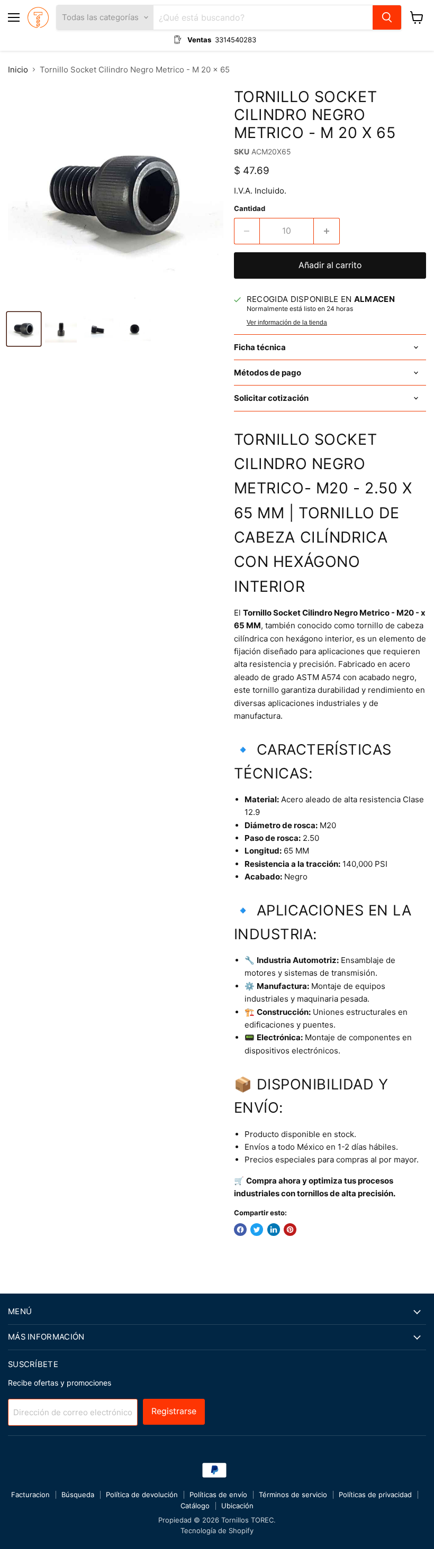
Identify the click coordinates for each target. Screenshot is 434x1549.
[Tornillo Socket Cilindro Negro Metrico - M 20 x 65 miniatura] (24, 329)
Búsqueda (77, 1494)
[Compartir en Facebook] (240, 1229)
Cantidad (249, 209)
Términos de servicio (293, 1494)
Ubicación (237, 1505)
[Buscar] (387, 17)
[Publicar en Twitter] (256, 1229)
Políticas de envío (218, 1494)
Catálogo (195, 1505)
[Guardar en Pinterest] (290, 1229)
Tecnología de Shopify (217, 1530)
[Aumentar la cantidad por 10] (327, 231)
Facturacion (30, 1494)
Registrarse (173, 1411)
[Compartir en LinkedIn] (273, 1229)
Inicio (18, 69)
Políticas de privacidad (375, 1494)
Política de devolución (142, 1494)
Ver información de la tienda (287, 322)
